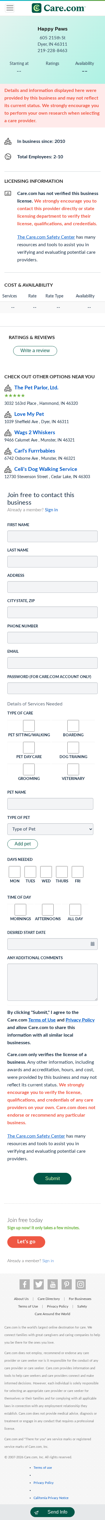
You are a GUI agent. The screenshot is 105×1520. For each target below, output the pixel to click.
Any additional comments (35, 958)
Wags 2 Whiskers (34, 432)
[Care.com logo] (56, 9)
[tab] (52, 704)
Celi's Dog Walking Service (45, 469)
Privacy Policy (80, 1020)
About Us (21, 1299)
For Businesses (80, 1299)
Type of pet (18, 818)
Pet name (16, 792)
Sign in (51, 510)
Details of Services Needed (34, 703)
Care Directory (49, 1299)
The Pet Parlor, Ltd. (36, 388)
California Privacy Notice (51, 1498)
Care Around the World (52, 1314)
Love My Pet (29, 414)
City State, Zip (21, 601)
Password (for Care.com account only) (49, 677)
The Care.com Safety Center (36, 1136)
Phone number (22, 626)
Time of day (19, 898)
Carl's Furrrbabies (34, 451)
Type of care (20, 713)
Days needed (20, 860)
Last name (17, 550)
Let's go (26, 1241)
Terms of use (43, 1467)
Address (15, 576)
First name (18, 525)
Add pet (23, 843)
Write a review (35, 350)
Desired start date (26, 933)
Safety (82, 1306)
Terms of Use (42, 1020)
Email (13, 652)
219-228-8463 (52, 51)
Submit (52, 1178)
